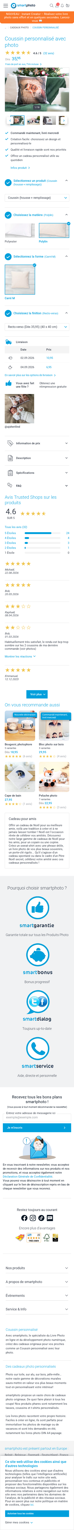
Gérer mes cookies (17, 1522)
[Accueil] (5, 27)
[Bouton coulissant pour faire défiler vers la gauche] (10, 120)
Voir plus (36, 694)
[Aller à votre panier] (67, 5)
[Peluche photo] (54, 777)
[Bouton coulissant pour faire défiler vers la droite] (64, 120)
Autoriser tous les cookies (20, 1513)
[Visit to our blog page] (50, 1218)
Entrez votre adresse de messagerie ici (30, 1113)
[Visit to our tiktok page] (41, 1218)
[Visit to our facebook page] (24, 1218)
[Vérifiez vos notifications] (62, 5)
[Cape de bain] (20, 777)
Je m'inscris (14, 1127)
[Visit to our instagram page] (33, 1218)
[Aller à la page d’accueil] (23, 6)
